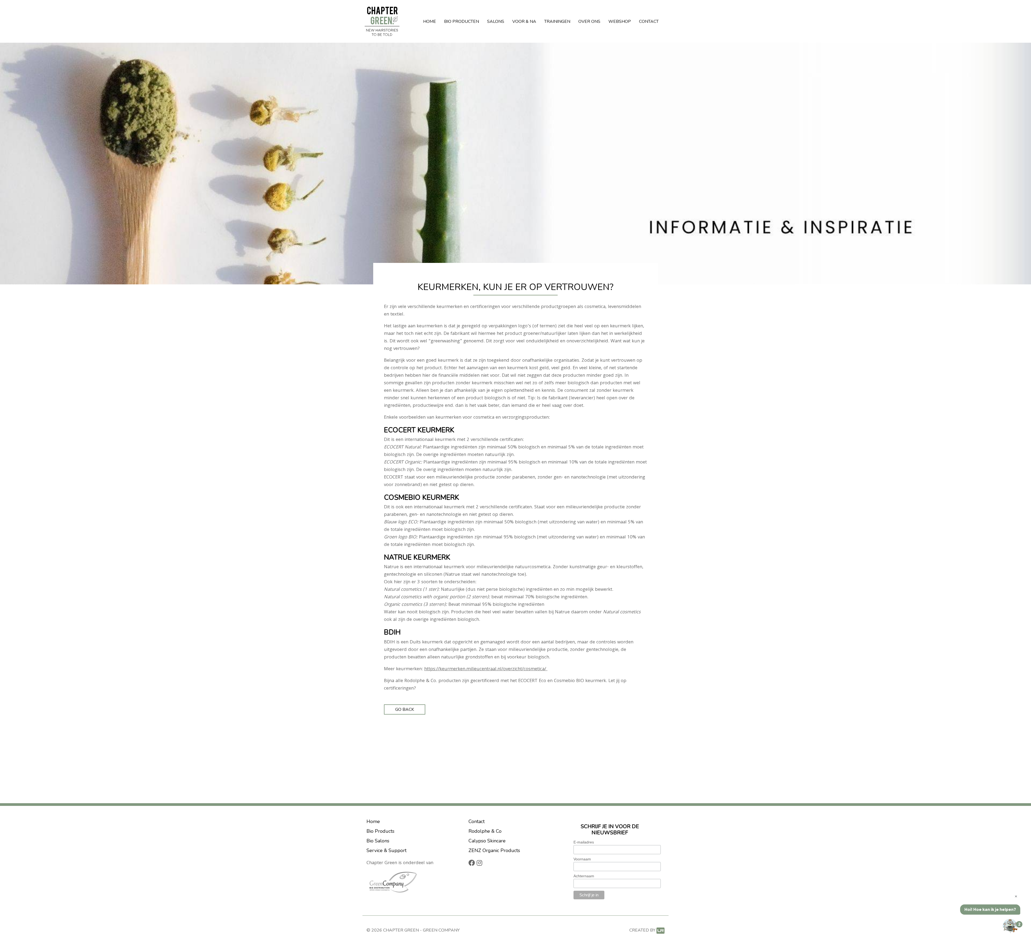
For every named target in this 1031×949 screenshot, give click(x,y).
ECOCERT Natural (402, 447)
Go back (404, 709)
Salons (495, 21)
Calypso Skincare (487, 841)
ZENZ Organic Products (494, 850)
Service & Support (386, 850)
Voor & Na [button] (524, 21)
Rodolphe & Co (485, 831)
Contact (649, 21)
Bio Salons (377, 841)
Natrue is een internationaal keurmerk (424, 567)
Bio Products (380, 831)
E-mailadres (583, 842)
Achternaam (583, 876)
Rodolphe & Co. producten (432, 681)
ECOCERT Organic (402, 462)
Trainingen (557, 21)
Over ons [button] (589, 21)
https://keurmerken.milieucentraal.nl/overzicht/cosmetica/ (485, 669)
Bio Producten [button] (461, 21)
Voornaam (582, 859)
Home (429, 21)
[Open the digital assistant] (1010, 926)
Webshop (619, 21)
